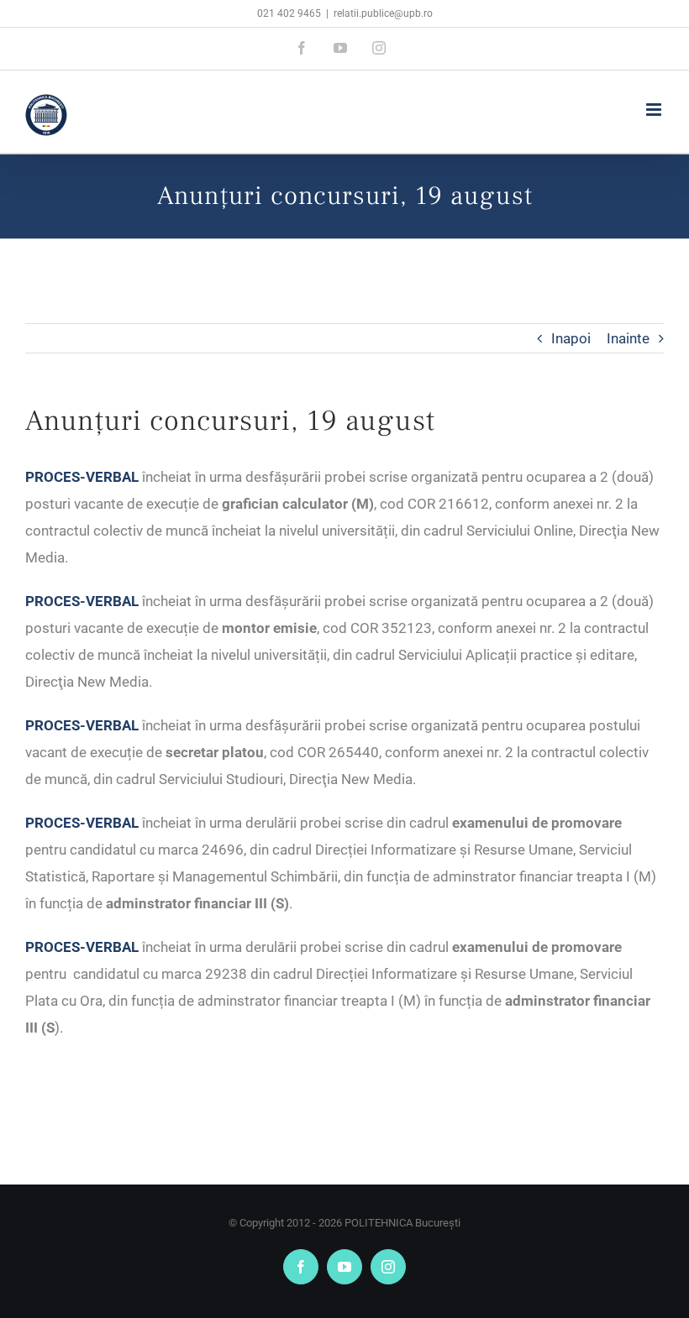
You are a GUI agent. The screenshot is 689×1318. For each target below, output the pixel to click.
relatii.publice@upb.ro (383, 13)
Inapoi (571, 338)
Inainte (628, 338)
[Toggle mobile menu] (655, 109)
